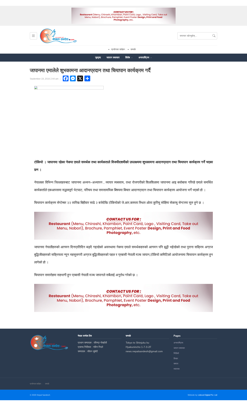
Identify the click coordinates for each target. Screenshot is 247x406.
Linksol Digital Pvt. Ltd (207, 395)
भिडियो (176, 353)
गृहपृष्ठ (98, 57)
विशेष (128, 57)
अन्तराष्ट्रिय (144, 57)
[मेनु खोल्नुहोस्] (33, 35)
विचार (176, 358)
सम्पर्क (133, 49)
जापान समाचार (113, 57)
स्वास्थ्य (177, 369)
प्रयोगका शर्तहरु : (118, 49)
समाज (176, 363)
